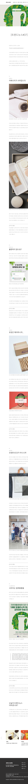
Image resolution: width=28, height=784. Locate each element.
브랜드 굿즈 (25, 2)
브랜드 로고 (15, 2)
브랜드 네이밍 (19, 2)
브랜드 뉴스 (23, 768)
